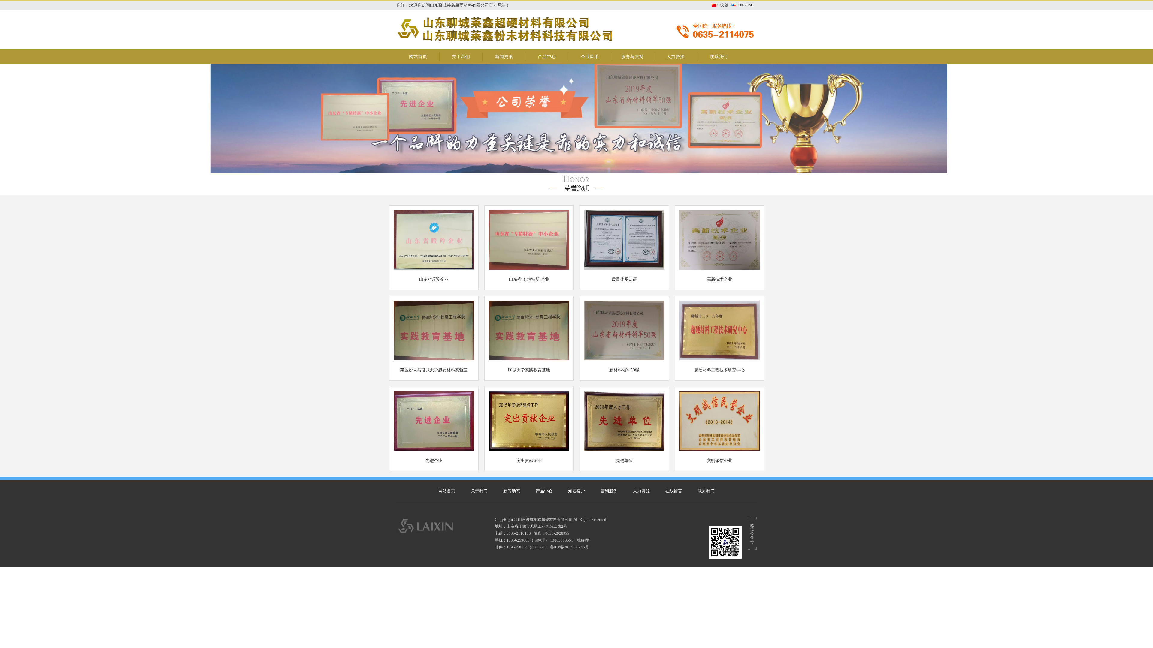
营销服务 (609, 491)
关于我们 (479, 491)
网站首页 (446, 491)
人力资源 (641, 491)
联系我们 (706, 491)
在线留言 (673, 491)
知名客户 (576, 491)
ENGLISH (746, 5)
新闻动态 (511, 491)
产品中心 (544, 491)
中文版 (722, 5)
